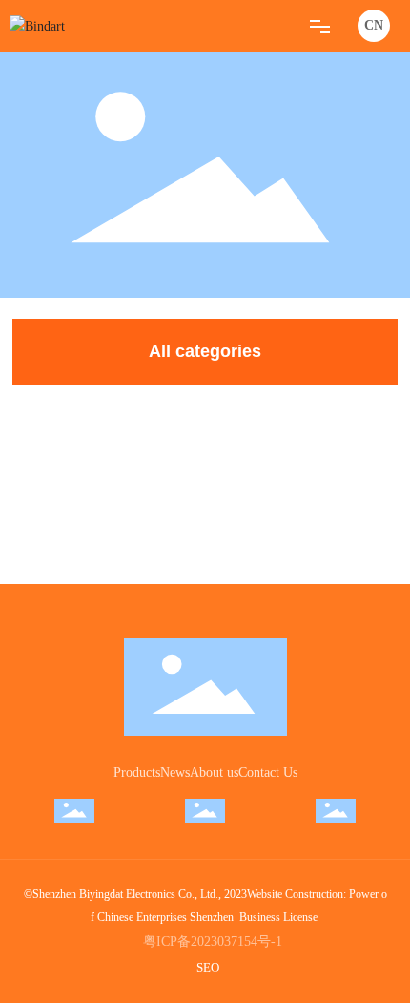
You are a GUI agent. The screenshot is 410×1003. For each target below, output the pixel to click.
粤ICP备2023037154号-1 (212, 941)
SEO (207, 967)
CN (373, 25)
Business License (278, 917)
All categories (205, 351)
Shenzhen (212, 917)
